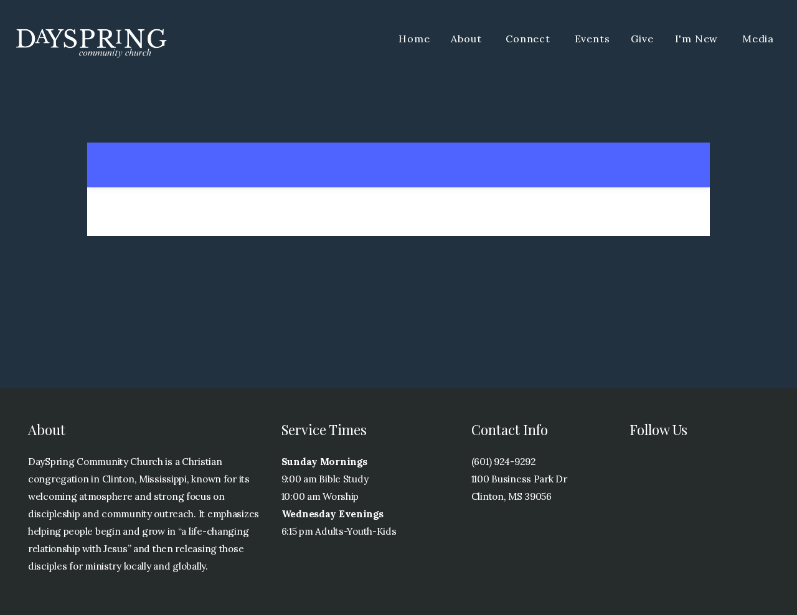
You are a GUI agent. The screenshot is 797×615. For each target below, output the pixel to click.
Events (592, 38)
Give (642, 38)
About (467, 38)
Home (414, 38)
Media (758, 38)
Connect (529, 38)
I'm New (698, 38)
